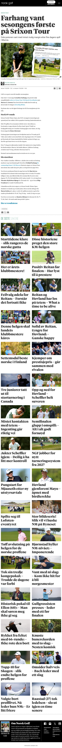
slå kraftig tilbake (19, 105)
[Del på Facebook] (54, 88)
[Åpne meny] (59, 3)
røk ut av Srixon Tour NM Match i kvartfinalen (23, 100)
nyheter (4, 209)
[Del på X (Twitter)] (57, 88)
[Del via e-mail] (60, 88)
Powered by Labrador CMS (31, 745)
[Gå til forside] (7, 3)
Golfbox (48, 4)
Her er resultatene (9, 203)
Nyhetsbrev (51, 2)
